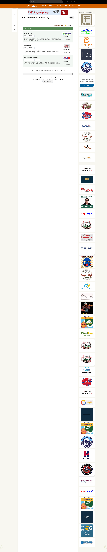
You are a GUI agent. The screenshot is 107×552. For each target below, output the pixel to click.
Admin (71, 17)
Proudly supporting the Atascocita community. (86, 12)
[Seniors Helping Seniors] (87, 403)
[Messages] (14, 25)
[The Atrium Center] (87, 55)
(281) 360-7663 (66, 49)
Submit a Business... (47, 81)
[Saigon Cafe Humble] (87, 137)
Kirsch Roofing (27, 45)
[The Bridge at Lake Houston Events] (87, 297)
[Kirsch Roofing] (67, 46)
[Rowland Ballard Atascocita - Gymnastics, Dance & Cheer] (87, 262)
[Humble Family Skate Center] (87, 469)
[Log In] (14, 14)
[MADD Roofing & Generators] (67, 58)
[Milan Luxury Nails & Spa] (87, 180)
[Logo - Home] (32, 6)
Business (72, 5)
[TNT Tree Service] (87, 308)
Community (43, 6)
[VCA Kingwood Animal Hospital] (87, 126)
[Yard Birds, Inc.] (87, 190)
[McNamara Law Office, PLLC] (87, 202)
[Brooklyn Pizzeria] (87, 226)
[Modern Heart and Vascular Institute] (87, 170)
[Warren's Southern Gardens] (87, 106)
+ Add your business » (58, 25)
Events (57, 5)
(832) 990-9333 (66, 36)
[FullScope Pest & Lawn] (87, 67)
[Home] (14, 11)
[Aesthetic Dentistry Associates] (87, 148)
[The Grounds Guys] (87, 334)
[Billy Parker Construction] (87, 415)
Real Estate (64, 5)
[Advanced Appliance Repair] (87, 543)
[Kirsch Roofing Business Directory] (48, 12)
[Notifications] (14, 22)
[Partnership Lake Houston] (87, 456)
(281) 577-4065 (66, 61)
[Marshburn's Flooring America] (87, 481)
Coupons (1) (69, 25)
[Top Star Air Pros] (67, 33)
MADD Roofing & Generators (31, 57)
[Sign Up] (14, 18)
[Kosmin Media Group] (87, 531)
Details (25, 35)
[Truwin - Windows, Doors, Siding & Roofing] (87, 249)
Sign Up (75, 1)
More (78, 5)
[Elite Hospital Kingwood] (87, 322)
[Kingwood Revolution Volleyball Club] (87, 287)
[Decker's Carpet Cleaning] (87, 116)
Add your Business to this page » (48, 74)
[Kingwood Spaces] (87, 372)
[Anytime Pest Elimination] (87, 32)
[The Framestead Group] (87, 20)
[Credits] (14, 29)
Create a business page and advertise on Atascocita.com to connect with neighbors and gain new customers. (87, 80)
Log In (71, 1)
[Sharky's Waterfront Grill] (87, 95)
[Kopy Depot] (87, 214)
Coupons (37, 59)
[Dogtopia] (87, 43)
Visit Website (31, 35)
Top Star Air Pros (28, 33)
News (50, 5)
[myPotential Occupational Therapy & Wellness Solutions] (87, 158)
